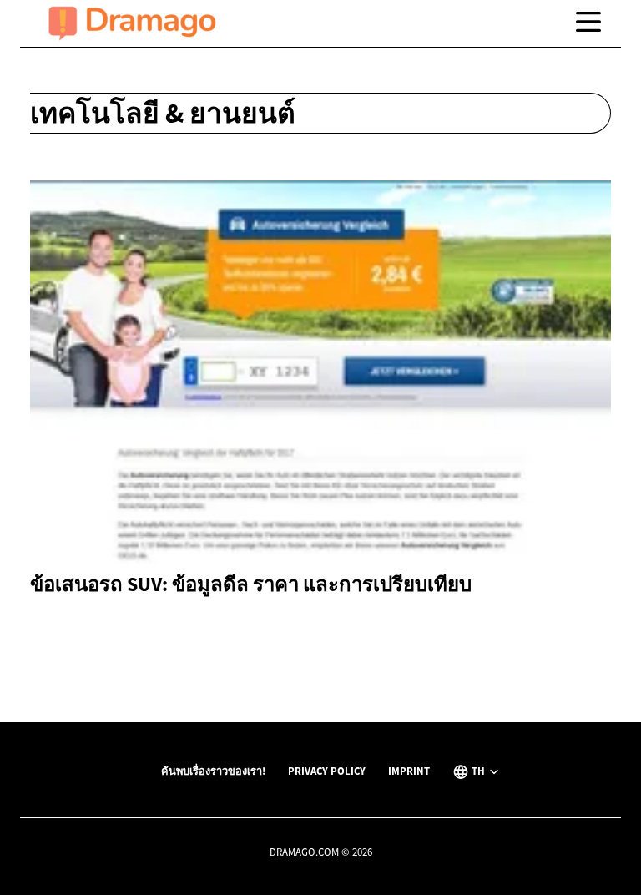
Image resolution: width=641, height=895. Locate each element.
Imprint (409, 770)
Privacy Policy (327, 770)
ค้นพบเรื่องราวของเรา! (213, 770)
